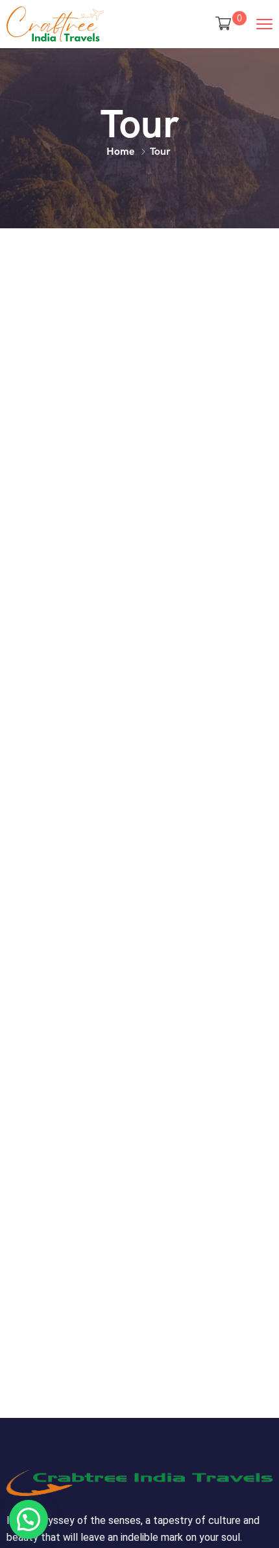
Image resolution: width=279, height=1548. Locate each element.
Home (120, 151)
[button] (28, 1519)
